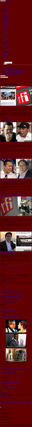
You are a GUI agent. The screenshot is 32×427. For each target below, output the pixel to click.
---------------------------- (7, 12)
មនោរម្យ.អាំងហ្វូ (6, 117)
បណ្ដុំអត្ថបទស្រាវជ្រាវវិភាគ (7, 45)
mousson (26, 401)
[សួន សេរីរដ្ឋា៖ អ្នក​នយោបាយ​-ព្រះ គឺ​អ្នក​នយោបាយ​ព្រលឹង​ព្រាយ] (16, 141)
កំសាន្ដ (3, 48)
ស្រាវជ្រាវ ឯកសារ (6, 42)
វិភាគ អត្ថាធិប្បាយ (6, 41)
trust (9, 401)
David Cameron (16, 401)
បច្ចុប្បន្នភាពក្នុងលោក (16, 194)
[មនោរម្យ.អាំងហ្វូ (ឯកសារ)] (8, 0)
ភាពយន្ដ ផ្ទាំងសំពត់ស (6, 20)
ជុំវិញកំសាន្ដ (13, 120)
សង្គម (4, 8)
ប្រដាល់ (5, 31)
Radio (10, 402)
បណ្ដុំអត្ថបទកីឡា (6, 35)
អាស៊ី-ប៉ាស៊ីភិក (5, 5)
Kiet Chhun (5, 403)
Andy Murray (28, 402)
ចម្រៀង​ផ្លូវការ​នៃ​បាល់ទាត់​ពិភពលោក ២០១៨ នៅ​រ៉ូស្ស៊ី (9, 313)
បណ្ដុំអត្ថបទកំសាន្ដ (6, 57)
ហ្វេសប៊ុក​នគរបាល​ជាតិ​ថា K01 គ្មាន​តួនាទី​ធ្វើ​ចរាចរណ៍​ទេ (10, 289)
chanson (1, 402)
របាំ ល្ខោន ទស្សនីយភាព (7, 17)
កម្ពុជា (4, 3)
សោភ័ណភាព (5, 26)
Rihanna (11, 401)
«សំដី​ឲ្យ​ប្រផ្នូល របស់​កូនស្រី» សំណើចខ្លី (7, 385)
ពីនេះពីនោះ (5, 51)
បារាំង (4, 4)
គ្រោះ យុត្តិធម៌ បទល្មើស (6, 10)
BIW (13, 401)
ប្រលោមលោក (5, 53)
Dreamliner (12, 402)
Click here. (9, 65)
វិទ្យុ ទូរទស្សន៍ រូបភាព (6, 19)
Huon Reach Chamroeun (21, 401)
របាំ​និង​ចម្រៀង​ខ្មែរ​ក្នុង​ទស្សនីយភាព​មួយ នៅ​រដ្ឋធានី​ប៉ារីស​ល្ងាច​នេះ (11, 316)
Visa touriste (18, 402)
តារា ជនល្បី (5, 49)
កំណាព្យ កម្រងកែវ (6, 54)
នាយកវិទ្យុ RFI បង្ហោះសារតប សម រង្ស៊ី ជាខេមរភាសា (8, 252)
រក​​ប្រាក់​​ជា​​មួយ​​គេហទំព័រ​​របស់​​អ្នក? (4, 392)
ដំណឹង (3, 2)
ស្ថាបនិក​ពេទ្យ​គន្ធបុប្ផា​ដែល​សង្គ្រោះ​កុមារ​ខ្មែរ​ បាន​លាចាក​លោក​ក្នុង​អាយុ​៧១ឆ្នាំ (13, 375)
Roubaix (21, 402)
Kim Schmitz (1, 401)
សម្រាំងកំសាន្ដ (17, 120)
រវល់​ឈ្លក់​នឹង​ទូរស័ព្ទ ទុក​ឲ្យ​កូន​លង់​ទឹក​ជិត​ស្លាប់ (8, 372)
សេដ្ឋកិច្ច (5, 9)
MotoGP (15, 402)
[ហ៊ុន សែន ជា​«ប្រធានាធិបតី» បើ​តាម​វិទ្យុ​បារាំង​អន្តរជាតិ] (16, 105)
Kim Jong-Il (29, 401)
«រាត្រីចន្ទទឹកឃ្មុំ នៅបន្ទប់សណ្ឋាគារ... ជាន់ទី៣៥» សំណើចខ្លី (10, 382)
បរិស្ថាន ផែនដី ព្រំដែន (6, 11)
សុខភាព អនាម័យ (6, 25)
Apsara (8, 401)
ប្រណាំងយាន (5, 32)
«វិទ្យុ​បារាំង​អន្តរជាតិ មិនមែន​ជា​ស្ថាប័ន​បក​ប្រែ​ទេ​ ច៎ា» (7, 217)
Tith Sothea (4, 402)
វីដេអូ (2, 46)
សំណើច (5, 55)
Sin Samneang (7, 402)
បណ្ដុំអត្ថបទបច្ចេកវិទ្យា (6, 39)
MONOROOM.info (16, 275)
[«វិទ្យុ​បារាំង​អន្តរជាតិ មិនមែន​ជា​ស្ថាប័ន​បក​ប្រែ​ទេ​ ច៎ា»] (16, 215)
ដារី (4, 154)
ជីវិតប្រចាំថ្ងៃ (5, 24)
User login (4, 58)
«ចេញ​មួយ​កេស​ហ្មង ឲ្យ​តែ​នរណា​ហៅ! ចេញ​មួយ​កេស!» (10, 389)
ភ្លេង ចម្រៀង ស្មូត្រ (6, 16)
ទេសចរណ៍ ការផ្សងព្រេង (7, 50)
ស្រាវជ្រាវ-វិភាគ (4, 40)
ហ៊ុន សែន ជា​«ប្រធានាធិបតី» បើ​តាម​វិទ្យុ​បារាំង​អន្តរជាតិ (8, 107)
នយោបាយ (5, 7)
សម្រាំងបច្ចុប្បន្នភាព (5, 194)
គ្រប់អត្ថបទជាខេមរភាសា (9, 120)
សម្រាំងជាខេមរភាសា (10, 229)
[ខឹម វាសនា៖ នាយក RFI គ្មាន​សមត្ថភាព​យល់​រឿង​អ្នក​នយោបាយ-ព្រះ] (16, 178)
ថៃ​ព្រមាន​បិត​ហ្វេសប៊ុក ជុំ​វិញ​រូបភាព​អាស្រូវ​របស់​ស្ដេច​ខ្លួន (10, 299)
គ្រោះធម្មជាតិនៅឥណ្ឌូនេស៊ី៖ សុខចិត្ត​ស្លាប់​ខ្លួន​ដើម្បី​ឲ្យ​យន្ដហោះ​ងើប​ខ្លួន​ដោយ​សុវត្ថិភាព (14, 368)
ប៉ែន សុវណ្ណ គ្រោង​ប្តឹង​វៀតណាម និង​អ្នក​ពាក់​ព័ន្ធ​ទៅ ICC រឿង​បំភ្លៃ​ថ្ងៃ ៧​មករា (13, 296)
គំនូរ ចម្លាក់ (5, 15)
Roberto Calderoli (24, 402)
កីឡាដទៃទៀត (5, 33)
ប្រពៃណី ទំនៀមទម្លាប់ (6, 21)
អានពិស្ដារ (1, 121)
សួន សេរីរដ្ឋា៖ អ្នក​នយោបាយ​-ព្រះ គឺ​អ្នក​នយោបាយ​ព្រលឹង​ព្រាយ (9, 143)
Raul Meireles (5, 401)
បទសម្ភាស (5, 43)
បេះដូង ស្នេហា (5, 27)
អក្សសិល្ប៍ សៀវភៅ (6, 18)
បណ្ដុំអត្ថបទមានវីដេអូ (6, 47)
